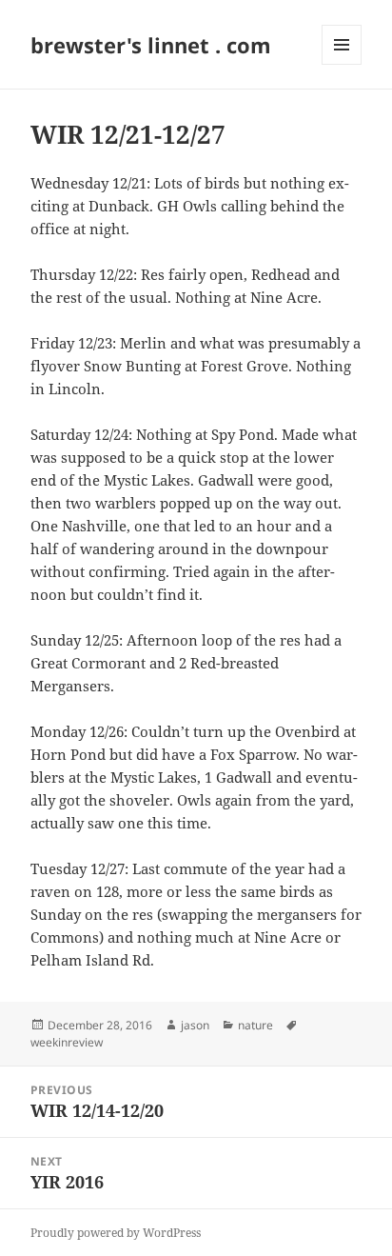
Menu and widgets (342, 64)
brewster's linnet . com (150, 44)
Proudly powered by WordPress (115, 1233)
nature (255, 1025)
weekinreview (66, 1042)
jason (195, 1025)
